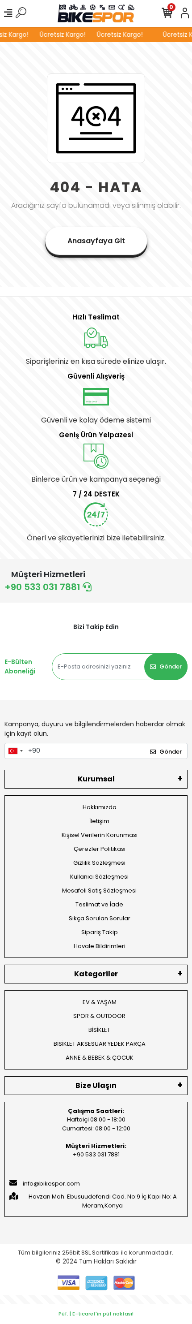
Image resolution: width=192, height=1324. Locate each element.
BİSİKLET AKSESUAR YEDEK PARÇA (100, 1043)
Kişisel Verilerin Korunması (100, 835)
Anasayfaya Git (96, 241)
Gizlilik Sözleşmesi (99, 862)
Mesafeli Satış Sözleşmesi (99, 890)
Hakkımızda (100, 807)
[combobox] (15, 751)
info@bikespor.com (51, 1183)
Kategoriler (96, 974)
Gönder (170, 666)
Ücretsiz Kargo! (60, 34)
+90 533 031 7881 (43, 587)
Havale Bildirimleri (99, 946)
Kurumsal (96, 779)
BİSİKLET (99, 1030)
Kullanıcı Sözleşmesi (99, 876)
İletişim (99, 821)
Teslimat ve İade (99, 904)
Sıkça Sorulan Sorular (99, 918)
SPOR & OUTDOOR (99, 1016)
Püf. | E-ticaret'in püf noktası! (96, 1313)
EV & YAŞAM (100, 1002)
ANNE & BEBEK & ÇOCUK (100, 1057)
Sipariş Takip (99, 932)
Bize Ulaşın (96, 1085)
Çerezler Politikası (99, 849)
